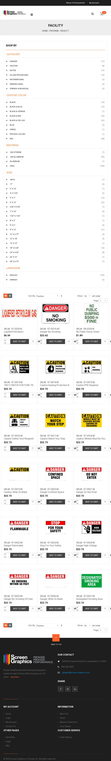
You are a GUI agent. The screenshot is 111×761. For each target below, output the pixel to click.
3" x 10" (57, 188)
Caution (57, 66)
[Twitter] (68, 689)
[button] (33, 341)
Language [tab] (13, 268)
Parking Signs (57, 84)
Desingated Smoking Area (89, 599)
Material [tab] (13, 145)
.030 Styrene (57, 152)
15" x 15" (57, 243)
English (57, 275)
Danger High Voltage (86, 545)
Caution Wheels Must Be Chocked (92, 438)
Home (45, 31)
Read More (15, 677)
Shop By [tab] (11, 45)
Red (57, 138)
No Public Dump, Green (87, 331)
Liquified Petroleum (13, 331)
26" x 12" (57, 257)
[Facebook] (61, 689)
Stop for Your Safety (50, 545)
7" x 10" (57, 211)
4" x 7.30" (57, 193)
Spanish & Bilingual (57, 88)
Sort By (31, 296)
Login (8, 718)
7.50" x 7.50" (57, 216)
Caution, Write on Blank (15, 492)
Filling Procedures (57, 75)
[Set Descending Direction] (61, 296)
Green (57, 129)
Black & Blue (57, 106)
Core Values (65, 726)
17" (57, 184)
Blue (57, 125)
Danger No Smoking (50, 331)
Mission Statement (68, 722)
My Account (11, 722)
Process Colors (57, 134)
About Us (64, 714)
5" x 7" (57, 198)
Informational (57, 79)
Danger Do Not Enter (86, 492)
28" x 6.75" (57, 261)
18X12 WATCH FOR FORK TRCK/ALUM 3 (20, 385)
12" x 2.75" (57, 234)
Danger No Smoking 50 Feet (18, 599)
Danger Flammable (13, 545)
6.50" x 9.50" (57, 207)
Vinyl (57, 166)
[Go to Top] (56, 637)
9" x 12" (57, 229)
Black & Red (57, 116)
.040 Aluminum (57, 157)
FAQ (7, 746)
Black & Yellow (57, 120)
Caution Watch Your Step (52, 438)
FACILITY (65, 31)
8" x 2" (57, 220)
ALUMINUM (57, 161)
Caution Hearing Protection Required (56, 385)
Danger (57, 61)
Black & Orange (57, 111)
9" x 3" (57, 225)
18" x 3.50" (57, 248)
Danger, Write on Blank (51, 599)
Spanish (57, 279)
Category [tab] (13, 54)
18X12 (57, 179)
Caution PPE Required (87, 385)
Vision (62, 718)
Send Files (10, 737)
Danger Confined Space (52, 492)
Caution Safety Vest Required (19, 438)
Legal (8, 741)
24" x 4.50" (57, 252)
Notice (57, 70)
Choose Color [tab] (16, 95)
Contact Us (11, 726)
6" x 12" (57, 202)
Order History (66, 737)
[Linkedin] (75, 689)
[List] (10, 296)
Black (57, 102)
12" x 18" (57, 238)
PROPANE (54, 31)
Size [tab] (9, 172)
